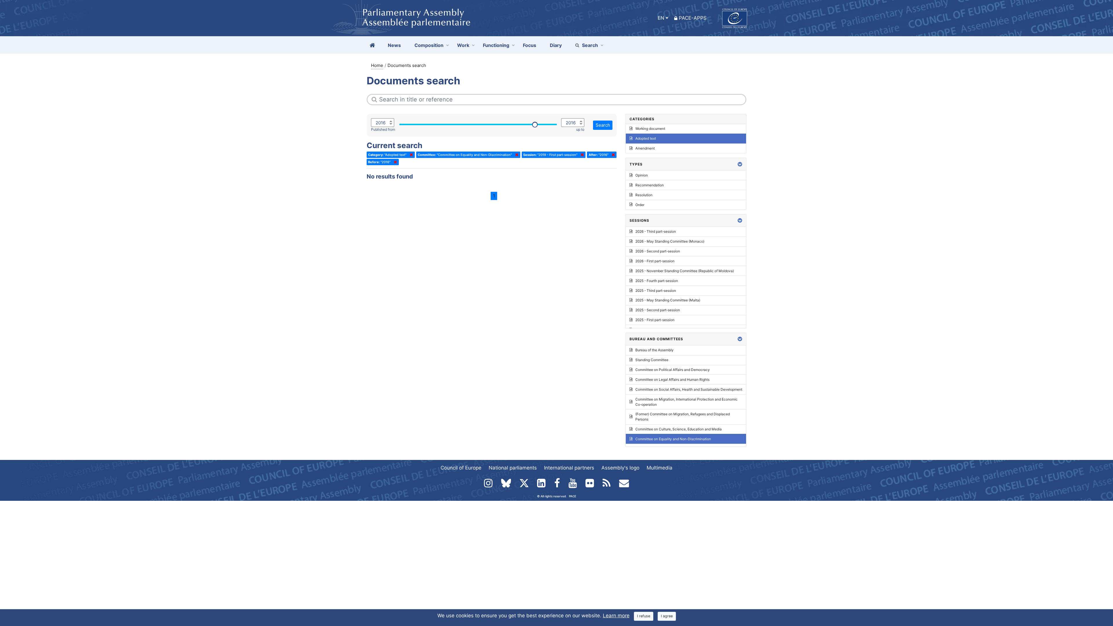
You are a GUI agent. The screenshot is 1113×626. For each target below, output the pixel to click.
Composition (428, 45)
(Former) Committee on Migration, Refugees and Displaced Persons (682, 416)
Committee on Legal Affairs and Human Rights (672, 379)
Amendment (645, 148)
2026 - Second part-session (657, 251)
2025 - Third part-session (655, 290)
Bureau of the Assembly (654, 350)
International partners (569, 468)
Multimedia (659, 468)
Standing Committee (651, 360)
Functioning (496, 45)
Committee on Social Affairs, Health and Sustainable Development (688, 389)
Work (463, 45)
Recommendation (649, 185)
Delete (410, 155)
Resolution (643, 195)
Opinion (641, 175)
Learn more (616, 615)
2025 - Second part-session (657, 310)
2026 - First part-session (654, 261)
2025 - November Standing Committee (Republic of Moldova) (684, 271)
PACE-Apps (693, 18)
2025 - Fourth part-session (656, 281)
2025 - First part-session (654, 320)
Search (590, 45)
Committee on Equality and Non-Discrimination (673, 439)
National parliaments (513, 468)
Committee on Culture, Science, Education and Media (678, 429)
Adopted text (645, 138)
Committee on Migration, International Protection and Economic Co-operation (686, 402)
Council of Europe (461, 468)
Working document (650, 128)
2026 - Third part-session (655, 231)
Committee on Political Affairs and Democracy (672, 369)
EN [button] (661, 18)
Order (639, 205)
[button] (740, 164)
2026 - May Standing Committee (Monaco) (669, 241)
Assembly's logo (620, 468)
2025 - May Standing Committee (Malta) (667, 300)
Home (377, 65)
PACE (572, 496)
